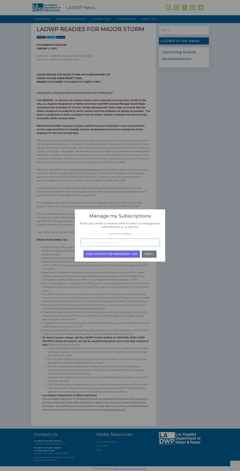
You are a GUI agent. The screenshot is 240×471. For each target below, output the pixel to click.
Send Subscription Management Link (111, 254)
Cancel (149, 254)
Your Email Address (120, 233)
